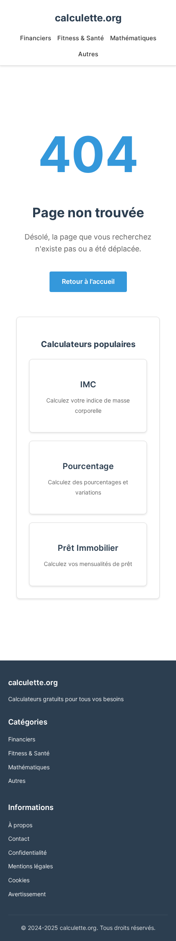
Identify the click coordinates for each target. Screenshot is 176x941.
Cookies (18, 880)
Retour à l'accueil (88, 281)
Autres (88, 54)
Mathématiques (133, 38)
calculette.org (88, 18)
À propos (20, 824)
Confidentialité (27, 852)
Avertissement (27, 893)
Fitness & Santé (80, 38)
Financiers (35, 38)
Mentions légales (30, 866)
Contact (18, 838)
